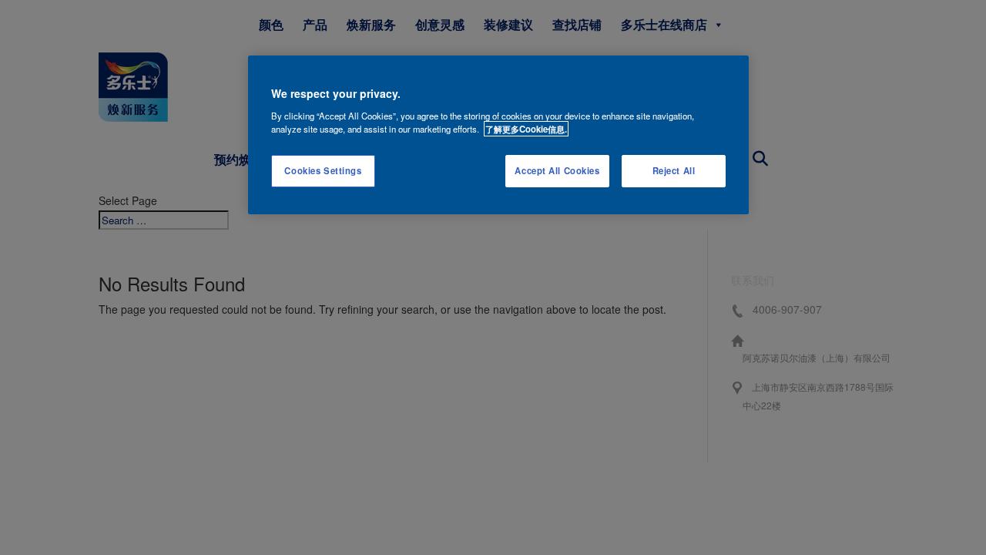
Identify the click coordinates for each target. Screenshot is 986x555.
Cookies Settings (322, 170)
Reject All (674, 170)
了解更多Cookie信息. (526, 129)
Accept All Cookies (557, 170)
